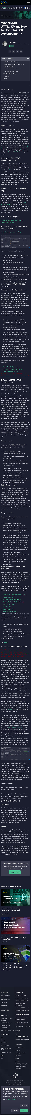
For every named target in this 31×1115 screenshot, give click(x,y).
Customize (24, 1105)
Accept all (24, 1110)
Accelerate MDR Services (22, 1008)
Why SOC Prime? (19, 1047)
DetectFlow (4, 1005)
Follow (12, 45)
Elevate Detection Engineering (20, 1004)
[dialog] (15, 1100)
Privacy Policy (11, 1099)
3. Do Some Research (9, 66)
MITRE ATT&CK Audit (6, 1023)
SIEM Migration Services (7, 1030)
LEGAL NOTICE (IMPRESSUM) (14, 1084)
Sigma (2, 1058)
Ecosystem (5, 1010)
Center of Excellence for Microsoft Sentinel (21, 1018)
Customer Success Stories (6, 1049)
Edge (27, 1039)
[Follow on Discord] (21, 51)
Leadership (18, 1055)
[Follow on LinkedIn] (10, 51)
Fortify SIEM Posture (20, 995)
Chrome (17, 1039)
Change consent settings (15, 1080)
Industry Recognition (20, 1053)
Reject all (15, 1110)
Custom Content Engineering (5, 1026)
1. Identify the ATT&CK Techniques (11, 61)
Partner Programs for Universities (20, 1067)
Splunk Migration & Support (22, 1026)
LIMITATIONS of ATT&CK (9, 73)
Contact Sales (14, 872)
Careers (17, 1058)
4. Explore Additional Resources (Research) (13, 69)
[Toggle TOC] (28, 58)
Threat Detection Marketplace (5, 996)
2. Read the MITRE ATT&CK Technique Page (14, 64)
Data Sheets (4, 1042)
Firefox (23, 1039)
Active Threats (5, 1045)
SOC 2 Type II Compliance (22, 1064)
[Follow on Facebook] (13, 51)
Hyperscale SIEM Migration (22, 1010)
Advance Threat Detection (22, 1000)
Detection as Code (6, 1052)
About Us (17, 1050)
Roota (2, 1055)
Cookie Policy (9, 1082)
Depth (5, 78)
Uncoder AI (4, 1002)
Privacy (17, 1061)
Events (3, 1040)
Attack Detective (5, 999)
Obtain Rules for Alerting (21, 998)
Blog (9, 7)
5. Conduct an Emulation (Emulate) (11, 71)
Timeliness (6, 76)
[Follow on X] (17, 51)
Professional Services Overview (6, 1019)
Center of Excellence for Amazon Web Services (21, 1023)
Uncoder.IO (18, 1034)
